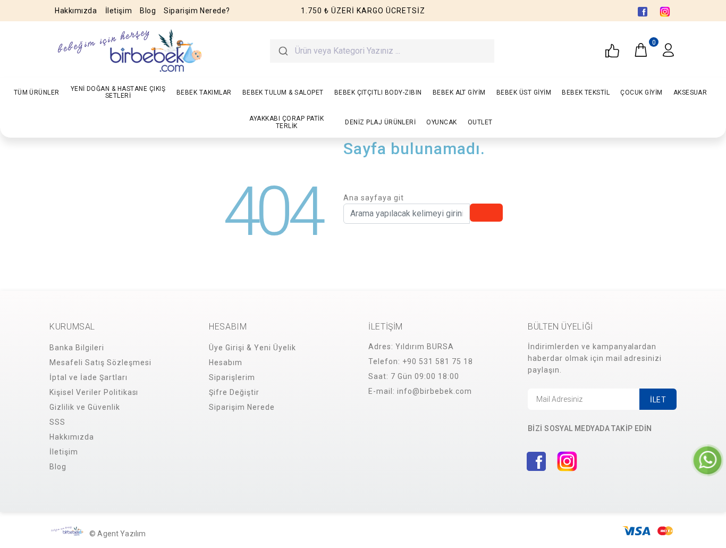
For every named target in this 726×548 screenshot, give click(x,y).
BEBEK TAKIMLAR (204, 92)
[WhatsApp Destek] (707, 460)
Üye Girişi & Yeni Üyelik (252, 347)
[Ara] (282, 51)
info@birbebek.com (434, 391)
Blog (148, 10)
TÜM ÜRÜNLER (37, 92)
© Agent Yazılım (117, 533)
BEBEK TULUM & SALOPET (283, 92)
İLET (658, 399)
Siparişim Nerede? (197, 10)
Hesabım (225, 362)
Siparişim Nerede (242, 407)
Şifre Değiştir (234, 392)
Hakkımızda (76, 10)
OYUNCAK (441, 122)
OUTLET (480, 122)
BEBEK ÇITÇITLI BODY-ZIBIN (378, 92)
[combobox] (382, 51)
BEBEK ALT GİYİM (459, 92)
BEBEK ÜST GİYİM (523, 92)
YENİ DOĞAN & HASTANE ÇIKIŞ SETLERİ (118, 92)
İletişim (118, 10)
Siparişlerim (232, 377)
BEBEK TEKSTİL (586, 92)
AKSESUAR (690, 92)
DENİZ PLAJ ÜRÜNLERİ (380, 122)
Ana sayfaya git (373, 197)
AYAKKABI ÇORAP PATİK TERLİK (286, 122)
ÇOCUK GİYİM (641, 92)
